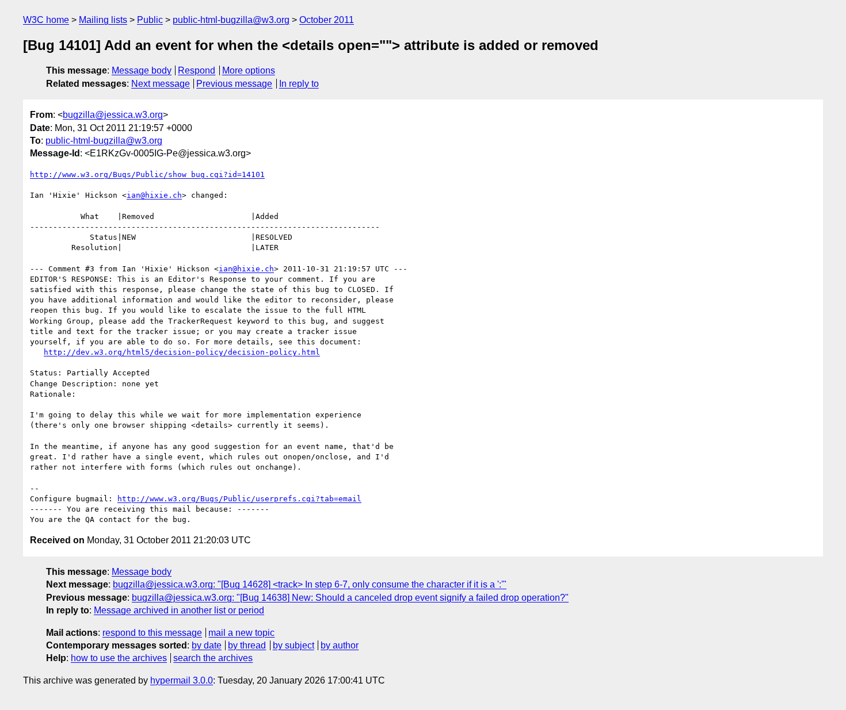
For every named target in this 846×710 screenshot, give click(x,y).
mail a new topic (241, 633)
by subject (293, 645)
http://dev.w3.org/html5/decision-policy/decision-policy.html (182, 352)
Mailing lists (103, 20)
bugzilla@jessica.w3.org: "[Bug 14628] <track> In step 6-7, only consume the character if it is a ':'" (309, 584)
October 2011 (326, 20)
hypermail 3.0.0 (181, 680)
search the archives (213, 658)
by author (340, 645)
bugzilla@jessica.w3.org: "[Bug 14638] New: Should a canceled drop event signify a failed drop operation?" (350, 597)
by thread (247, 645)
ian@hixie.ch (154, 195)
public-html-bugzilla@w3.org (231, 20)
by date (207, 645)
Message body (142, 70)
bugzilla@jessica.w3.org (113, 115)
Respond (196, 70)
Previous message (234, 84)
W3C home (46, 20)
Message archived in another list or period (179, 610)
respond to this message (152, 633)
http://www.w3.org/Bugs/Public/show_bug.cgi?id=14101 (147, 174)
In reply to (299, 84)
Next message (160, 84)
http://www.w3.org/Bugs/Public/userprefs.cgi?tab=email (239, 498)
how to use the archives (119, 658)
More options (248, 70)
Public (150, 20)
